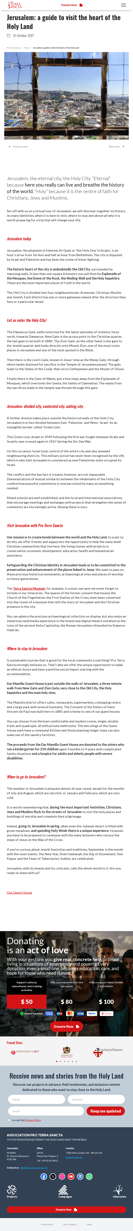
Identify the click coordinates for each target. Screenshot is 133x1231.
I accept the (26, 1120)
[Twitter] (53, 1176)
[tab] (56, 1061)
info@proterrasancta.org (33, 1167)
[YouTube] (71, 1176)
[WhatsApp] (89, 1176)
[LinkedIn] (80, 1176)
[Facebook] (44, 1176)
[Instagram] (62, 1176)
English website (74, 1157)
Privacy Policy (33, 1120)
